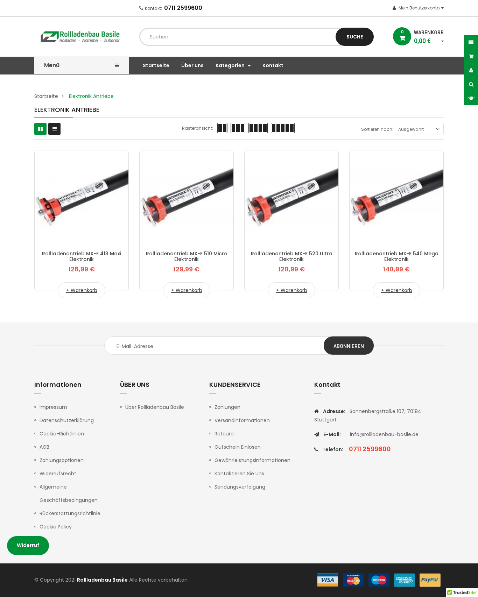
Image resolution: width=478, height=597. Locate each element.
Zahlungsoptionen (62, 460)
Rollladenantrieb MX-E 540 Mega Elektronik (396, 256)
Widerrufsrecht (58, 473)
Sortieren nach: (377, 129)
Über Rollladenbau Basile (154, 407)
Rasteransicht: (197, 128)
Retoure (224, 433)
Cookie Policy (56, 526)
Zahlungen (227, 407)
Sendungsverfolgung (240, 486)
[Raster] (40, 129)
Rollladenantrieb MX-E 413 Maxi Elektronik (81, 256)
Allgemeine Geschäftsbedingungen (69, 493)
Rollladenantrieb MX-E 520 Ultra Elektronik (291, 256)
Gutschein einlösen (238, 446)
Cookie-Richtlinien (62, 433)
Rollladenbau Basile (102, 579)
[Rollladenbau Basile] (379, 579)
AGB (44, 446)
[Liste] (54, 129)
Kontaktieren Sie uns (239, 473)
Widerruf (28, 545)
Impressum (53, 407)
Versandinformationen (242, 420)
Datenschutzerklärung (67, 420)
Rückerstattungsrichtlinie (70, 513)
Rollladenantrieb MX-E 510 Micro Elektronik (186, 256)
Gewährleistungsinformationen (252, 460)
